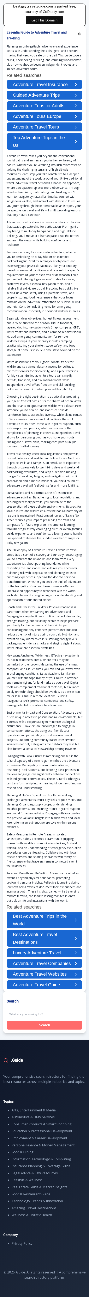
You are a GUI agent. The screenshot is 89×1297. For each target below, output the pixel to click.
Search (44, 1025)
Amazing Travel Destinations (34, 1208)
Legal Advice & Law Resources (35, 1173)
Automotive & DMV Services (33, 1117)
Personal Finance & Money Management (43, 1145)
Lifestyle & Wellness (27, 1180)
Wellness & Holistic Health (32, 1215)
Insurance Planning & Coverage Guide (41, 1166)
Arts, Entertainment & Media (34, 1110)
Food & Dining (23, 1152)
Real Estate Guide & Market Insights (39, 1187)
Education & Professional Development (42, 1131)
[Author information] (79, 34)
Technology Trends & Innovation (37, 1201)
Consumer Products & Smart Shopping (42, 1124)
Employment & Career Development (39, 1138)
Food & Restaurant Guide (31, 1194)
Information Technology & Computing (41, 1159)
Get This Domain (44, 20)
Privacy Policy (22, 1243)
